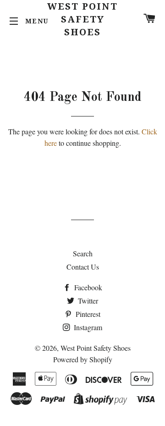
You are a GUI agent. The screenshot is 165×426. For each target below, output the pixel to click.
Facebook (87, 287)
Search (83, 253)
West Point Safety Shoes (82, 19)
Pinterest (87, 314)
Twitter (87, 300)
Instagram (87, 327)
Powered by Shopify (82, 359)
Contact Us (82, 266)
